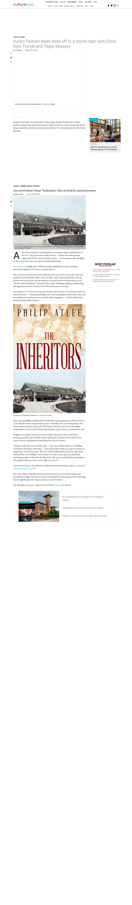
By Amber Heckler (18, 194)
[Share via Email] (11, 61)
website (58, 485)
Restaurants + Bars (52, 2)
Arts (95, 2)
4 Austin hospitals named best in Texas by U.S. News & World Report (106, 275)
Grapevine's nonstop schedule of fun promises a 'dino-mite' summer (84, 516)
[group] (20, 112)
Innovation (79, 6)
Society (50, 6)
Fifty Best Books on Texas (23, 468)
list (34, 468)
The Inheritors (18, 266)
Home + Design (58, 6)
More (91, 6)
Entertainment (72, 2)
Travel (81, 2)
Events (86, 6)
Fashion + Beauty (69, 6)
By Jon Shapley (17, 50)
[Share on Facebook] (11, 53)
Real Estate (88, 2)
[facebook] (108, 5)
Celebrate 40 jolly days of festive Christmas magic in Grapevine (83, 508)
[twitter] (112, 5)
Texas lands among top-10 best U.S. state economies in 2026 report (106, 270)
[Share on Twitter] (11, 57)
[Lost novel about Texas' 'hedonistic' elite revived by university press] (49, 222)
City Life (62, 2)
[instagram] (115, 5)
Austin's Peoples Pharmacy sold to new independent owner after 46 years (105, 280)
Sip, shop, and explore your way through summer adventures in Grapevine (82, 498)
